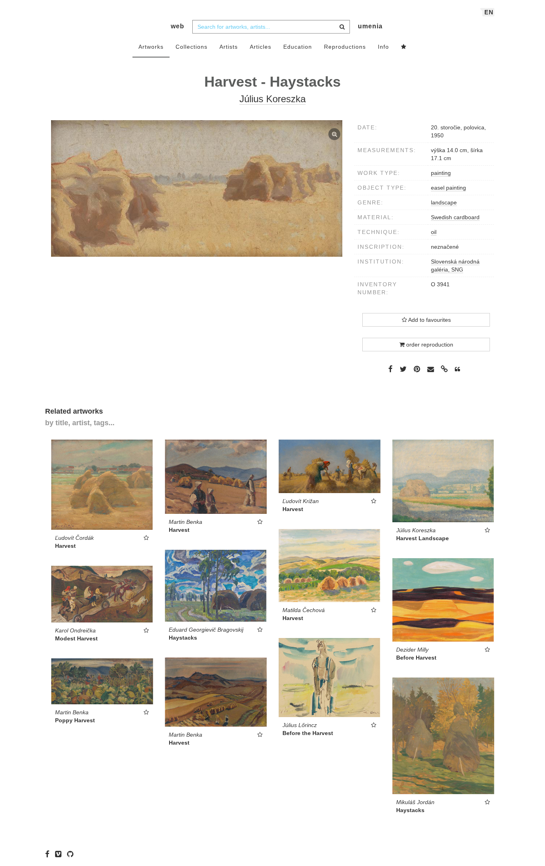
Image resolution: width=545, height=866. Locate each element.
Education (297, 47)
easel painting (448, 187)
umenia (370, 26)
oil (433, 232)
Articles (260, 47)
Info (383, 47)
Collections (191, 47)
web (177, 26)
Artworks (151, 47)
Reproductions (345, 47)
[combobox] (271, 27)
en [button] (489, 12)
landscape (444, 202)
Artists (228, 47)
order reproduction (429, 344)
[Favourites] (404, 47)
